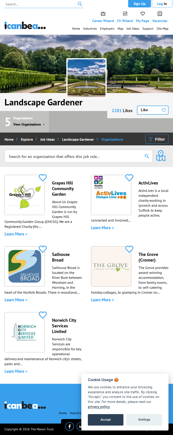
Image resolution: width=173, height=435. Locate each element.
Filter (160, 139)
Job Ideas (133, 29)
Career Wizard (103, 20)
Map (120, 29)
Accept (105, 419)
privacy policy (99, 406)
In (162, 3)
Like (144, 110)
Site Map (162, 29)
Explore (27, 139)
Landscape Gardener (43, 102)
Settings (144, 419)
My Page (142, 20)
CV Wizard (125, 20)
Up (140, 3)
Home (76, 29)
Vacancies (159, 20)
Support (147, 29)
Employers (107, 29)
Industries (90, 29)
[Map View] (160, 152)
